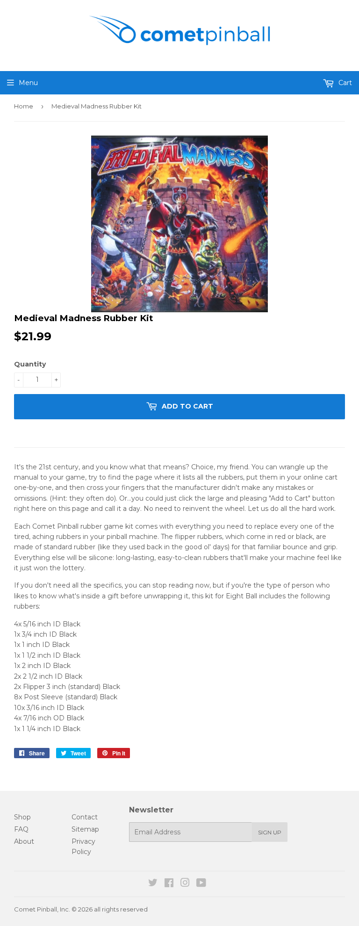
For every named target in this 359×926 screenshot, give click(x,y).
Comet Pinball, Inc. (42, 909)
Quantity (30, 364)
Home (23, 106)
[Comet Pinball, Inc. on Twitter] (153, 884)
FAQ (21, 829)
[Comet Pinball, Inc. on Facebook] (169, 884)
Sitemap (85, 829)
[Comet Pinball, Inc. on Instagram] (185, 884)
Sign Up (269, 832)
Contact (85, 817)
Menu (28, 83)
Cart (344, 83)
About (24, 841)
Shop (22, 817)
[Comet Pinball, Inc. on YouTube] (201, 884)
